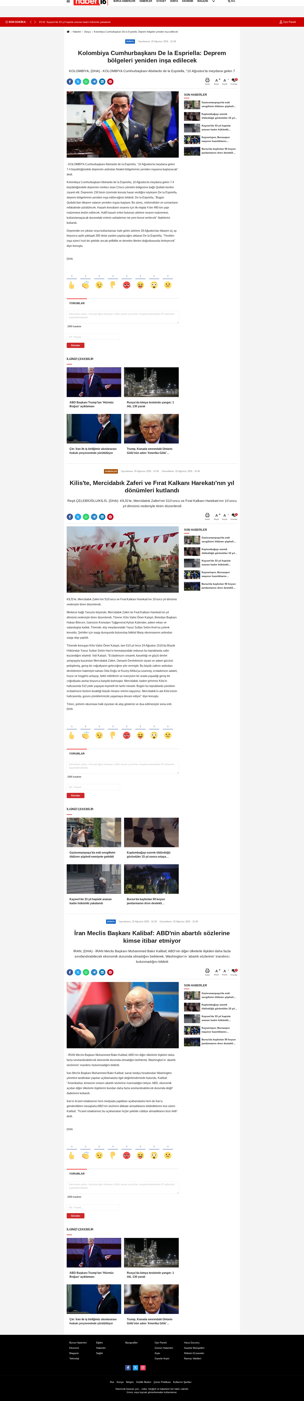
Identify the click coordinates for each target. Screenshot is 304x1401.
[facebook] (70, 81)
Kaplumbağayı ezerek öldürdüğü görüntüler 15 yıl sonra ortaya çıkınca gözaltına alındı (148, 855)
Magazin (74, 1353)
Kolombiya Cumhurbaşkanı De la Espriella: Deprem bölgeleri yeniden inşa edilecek (136, 31)
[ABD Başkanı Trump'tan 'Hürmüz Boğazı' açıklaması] (94, 382)
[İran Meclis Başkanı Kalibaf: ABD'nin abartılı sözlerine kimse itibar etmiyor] (123, 1015)
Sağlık (99, 1353)
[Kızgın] (127, 279)
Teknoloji (74, 1358)
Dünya (87, 31)
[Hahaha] (140, 279)
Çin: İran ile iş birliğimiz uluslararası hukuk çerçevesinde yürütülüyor (92, 450)
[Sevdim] (99, 279)
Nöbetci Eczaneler (194, 1353)
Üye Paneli (289, 21)
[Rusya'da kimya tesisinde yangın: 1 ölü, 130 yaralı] (151, 382)
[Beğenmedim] (113, 279)
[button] (35, 22)
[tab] (77, 303)
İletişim (130, 1382)
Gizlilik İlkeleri (143, 1382)
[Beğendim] (72, 279)
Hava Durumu (192, 1342)
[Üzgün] (168, 279)
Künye (120, 1382)
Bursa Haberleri (78, 1342)
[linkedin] (102, 81)
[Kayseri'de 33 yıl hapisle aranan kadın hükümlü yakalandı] (94, 879)
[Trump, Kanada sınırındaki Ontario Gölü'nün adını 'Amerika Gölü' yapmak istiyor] (151, 428)
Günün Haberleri (164, 1348)
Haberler (77, 31)
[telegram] (94, 81)
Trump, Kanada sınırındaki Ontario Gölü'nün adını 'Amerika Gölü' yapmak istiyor (149, 451)
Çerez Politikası (162, 1382)
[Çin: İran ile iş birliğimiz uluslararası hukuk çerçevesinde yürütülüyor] (94, 428)
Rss (112, 1382)
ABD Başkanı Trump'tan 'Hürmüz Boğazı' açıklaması (91, 404)
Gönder (75, 345)
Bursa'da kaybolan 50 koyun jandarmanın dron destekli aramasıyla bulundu (146, 901)
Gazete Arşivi (162, 1358)
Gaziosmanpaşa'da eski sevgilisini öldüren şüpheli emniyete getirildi (92, 854)
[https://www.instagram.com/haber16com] (142, 1367)
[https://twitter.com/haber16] (135, 1367)
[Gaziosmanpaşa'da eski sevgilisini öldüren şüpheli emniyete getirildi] (94, 832)
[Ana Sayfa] (68, 32)
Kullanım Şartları (182, 1382)
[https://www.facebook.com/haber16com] (128, 1367)
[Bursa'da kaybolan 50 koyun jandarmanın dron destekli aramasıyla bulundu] (151, 879)
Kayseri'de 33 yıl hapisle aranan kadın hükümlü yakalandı (90, 901)
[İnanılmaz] (154, 279)
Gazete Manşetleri (194, 1348)
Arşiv (157, 1353)
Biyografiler (131, 1342)
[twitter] (78, 81)
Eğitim (99, 1342)
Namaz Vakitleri (192, 1358)
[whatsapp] (86, 81)
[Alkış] (85, 279)
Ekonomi (74, 1348)
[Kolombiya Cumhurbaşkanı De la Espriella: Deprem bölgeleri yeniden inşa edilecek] (123, 124)
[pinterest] (110, 81)
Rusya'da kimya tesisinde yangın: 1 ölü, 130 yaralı (150, 404)
